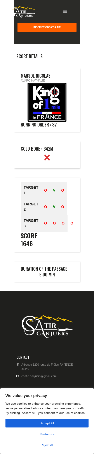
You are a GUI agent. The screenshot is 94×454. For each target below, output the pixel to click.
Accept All (47, 423)
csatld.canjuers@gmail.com (39, 376)
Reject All (47, 445)
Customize (47, 434)
